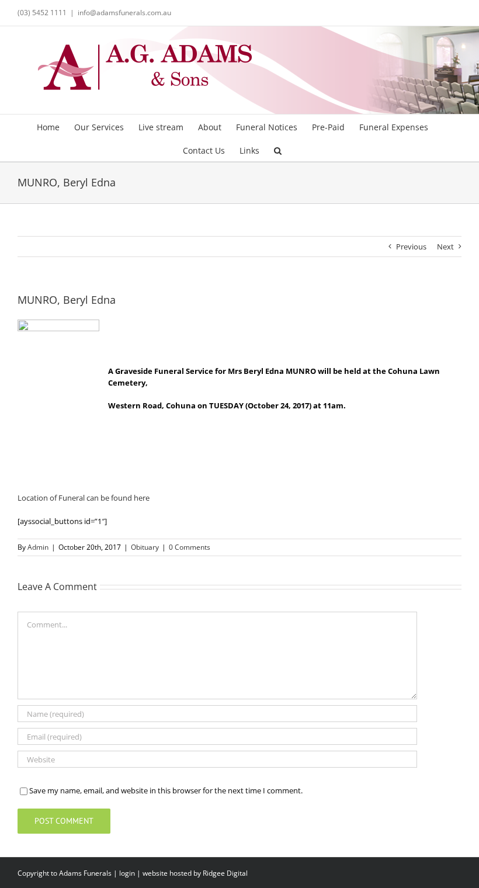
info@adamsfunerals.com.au (124, 13)
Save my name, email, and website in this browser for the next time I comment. (166, 790)
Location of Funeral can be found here (84, 497)
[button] (278, 149)
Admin (37, 547)
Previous (411, 246)
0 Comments (189, 547)
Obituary (145, 547)
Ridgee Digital (225, 873)
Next (445, 246)
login (127, 873)
